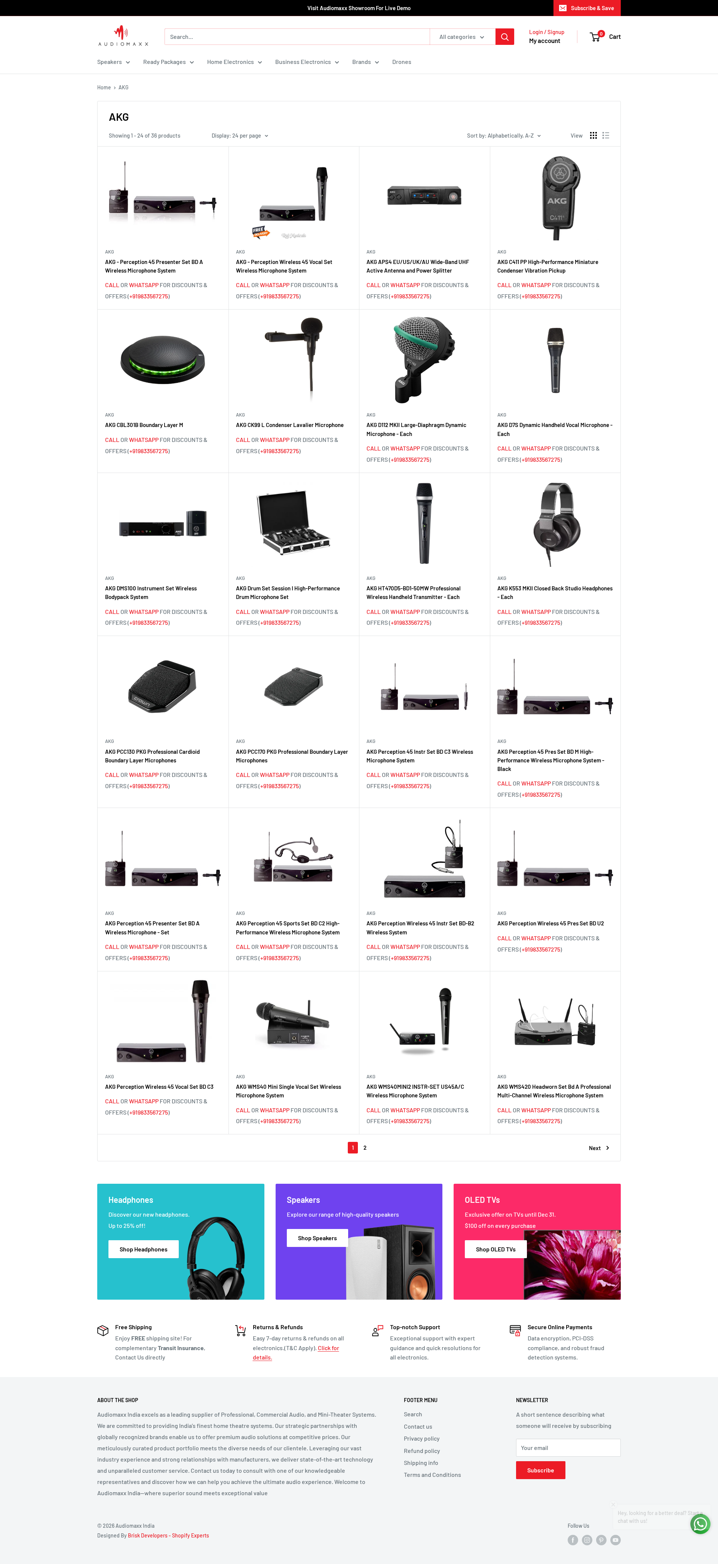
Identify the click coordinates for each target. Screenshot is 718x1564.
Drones (401, 61)
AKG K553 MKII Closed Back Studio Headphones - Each (555, 592)
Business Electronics (303, 61)
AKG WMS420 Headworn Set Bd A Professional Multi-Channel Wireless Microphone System (554, 1091)
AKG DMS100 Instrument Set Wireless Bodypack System (151, 592)
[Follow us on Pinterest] (601, 1540)
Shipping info (421, 1462)
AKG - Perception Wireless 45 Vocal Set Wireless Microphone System (284, 266)
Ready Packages (164, 61)
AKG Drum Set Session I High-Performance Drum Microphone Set (288, 592)
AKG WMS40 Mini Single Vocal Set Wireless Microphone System (288, 1091)
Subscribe (540, 1470)
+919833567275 (148, 295)
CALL (112, 284)
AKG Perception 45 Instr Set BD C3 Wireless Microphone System (419, 755)
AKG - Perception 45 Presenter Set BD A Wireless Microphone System (154, 266)
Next (595, 1147)
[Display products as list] (605, 135)
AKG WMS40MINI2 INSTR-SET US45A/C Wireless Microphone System (415, 1091)
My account (544, 40)
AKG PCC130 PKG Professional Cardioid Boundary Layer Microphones (152, 755)
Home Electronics (230, 61)
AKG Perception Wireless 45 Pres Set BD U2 (550, 923)
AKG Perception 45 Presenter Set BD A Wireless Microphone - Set (152, 927)
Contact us (418, 1426)
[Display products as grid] (593, 135)
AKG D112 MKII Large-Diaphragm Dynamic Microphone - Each (416, 429)
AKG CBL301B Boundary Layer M (144, 424)
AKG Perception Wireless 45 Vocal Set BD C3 (159, 1086)
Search (413, 1413)
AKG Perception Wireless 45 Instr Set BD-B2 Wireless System (420, 927)
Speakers (109, 61)
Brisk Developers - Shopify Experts (168, 1535)
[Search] (504, 36)
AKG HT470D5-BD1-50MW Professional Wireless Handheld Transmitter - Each (413, 592)
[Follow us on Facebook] (573, 1540)
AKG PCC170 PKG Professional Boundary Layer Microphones (292, 755)
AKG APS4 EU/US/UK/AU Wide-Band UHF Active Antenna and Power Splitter (417, 266)
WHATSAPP (144, 284)
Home (104, 87)
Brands (361, 61)
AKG (124, 87)
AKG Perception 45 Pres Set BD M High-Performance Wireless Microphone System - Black (550, 760)
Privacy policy (422, 1438)
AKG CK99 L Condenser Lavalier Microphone (290, 424)
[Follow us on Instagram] (587, 1540)
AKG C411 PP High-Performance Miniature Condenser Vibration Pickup (547, 266)
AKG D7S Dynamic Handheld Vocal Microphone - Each (555, 429)
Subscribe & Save (592, 7)
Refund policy (422, 1450)
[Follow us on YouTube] (615, 1540)
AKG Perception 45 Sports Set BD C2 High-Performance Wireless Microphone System (288, 927)
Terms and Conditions (432, 1474)
